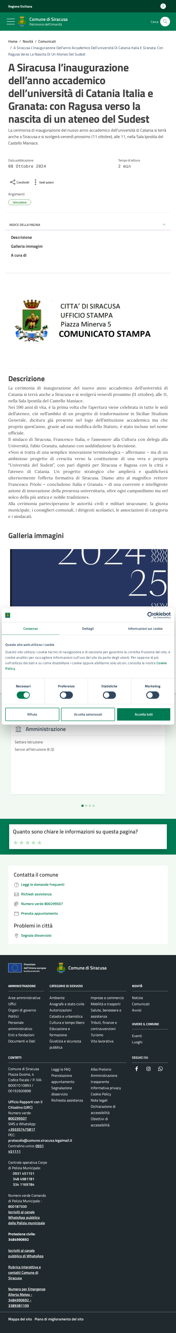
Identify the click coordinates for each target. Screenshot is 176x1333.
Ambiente (57, 997)
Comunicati (141, 1004)
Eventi (137, 1036)
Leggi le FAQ (61, 1069)
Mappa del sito (20, 1319)
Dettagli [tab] (88, 628)
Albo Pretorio (101, 1069)
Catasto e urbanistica (66, 1016)
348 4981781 (23, 1179)
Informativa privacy (106, 1088)
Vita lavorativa (102, 1041)
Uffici (12, 1004)
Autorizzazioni (61, 1010)
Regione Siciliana (20, 6)
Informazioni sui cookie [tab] (145, 628)
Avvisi (136, 1010)
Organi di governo (22, 1010)
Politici (13, 1016)
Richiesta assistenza (67, 1100)
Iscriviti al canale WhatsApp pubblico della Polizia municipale (26, 1217)
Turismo (97, 1035)
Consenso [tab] (30, 628)
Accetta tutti (144, 714)
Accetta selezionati (88, 714)
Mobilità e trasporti (106, 1004)
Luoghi (137, 1042)
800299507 (17, 1118)
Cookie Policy (101, 1094)
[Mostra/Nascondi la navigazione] (11, 21)
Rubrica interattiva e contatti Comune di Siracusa (24, 1272)
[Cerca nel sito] (165, 22)
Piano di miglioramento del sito (59, 1319)
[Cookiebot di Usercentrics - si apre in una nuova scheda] (151, 615)
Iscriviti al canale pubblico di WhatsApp (26, 1253)
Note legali (99, 1100)
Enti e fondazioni (21, 1035)
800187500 (17, 1206)
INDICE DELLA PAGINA (24, 224)
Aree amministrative (24, 997)
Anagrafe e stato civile (67, 1004)
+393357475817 (21, 1129)
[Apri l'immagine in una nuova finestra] (88, 327)
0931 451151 (23, 1173)
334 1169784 (23, 1184)
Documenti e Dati (21, 1041)
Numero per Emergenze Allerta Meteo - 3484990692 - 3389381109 (26, 1297)
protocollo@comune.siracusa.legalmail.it (40, 1140)
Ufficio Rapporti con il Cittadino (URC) (25, 1104)
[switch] (66, 695)
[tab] (82, 806)
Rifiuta (32, 714)
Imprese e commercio (107, 997)
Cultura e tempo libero (67, 1022)
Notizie (137, 997)
